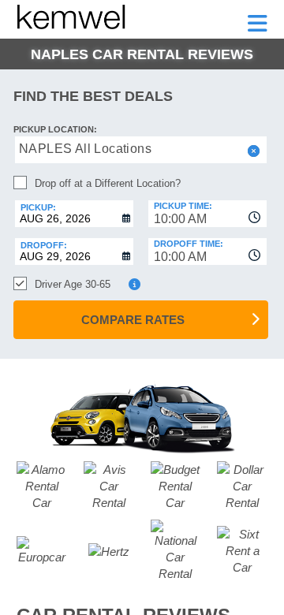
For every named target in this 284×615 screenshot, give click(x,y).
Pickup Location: (55, 129)
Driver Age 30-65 (72, 284)
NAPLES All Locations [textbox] (85, 148)
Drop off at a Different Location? (108, 183)
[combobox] (207, 213)
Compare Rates (133, 319)
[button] (252, 151)
